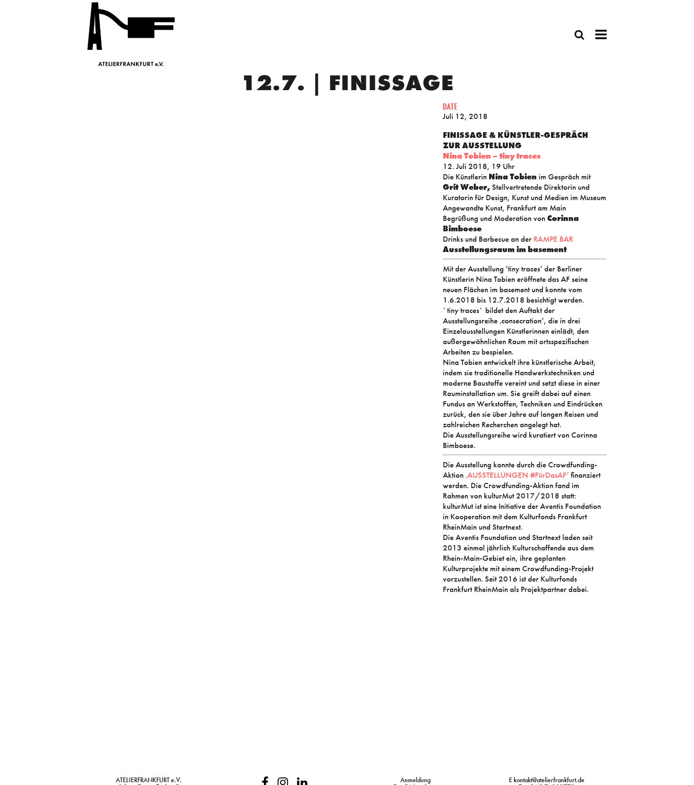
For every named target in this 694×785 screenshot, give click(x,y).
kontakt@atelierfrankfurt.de (549, 780)
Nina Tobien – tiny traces (492, 156)
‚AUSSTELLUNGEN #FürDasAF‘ (516, 475)
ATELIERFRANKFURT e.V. (149, 780)
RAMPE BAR (553, 239)
